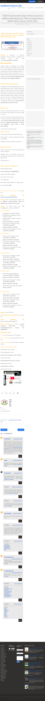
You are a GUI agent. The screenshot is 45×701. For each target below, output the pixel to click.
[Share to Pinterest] (10, 393)
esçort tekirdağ (7, 596)
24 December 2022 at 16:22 (17, 486)
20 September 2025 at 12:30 (17, 572)
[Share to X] (6, 393)
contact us (29, 55)
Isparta (5, 611)
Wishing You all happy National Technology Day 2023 (34, 138)
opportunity (16, 420)
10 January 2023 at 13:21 (17, 513)
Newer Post (4, 429)
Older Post (21, 429)
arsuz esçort (6, 593)
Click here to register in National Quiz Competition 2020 (36, 648)
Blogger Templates (34, 696)
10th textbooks (7, 438)
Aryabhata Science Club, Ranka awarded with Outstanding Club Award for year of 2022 (35, 146)
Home (9, 7)
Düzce (5, 615)
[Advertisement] (35, 67)
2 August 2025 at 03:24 (18, 541)
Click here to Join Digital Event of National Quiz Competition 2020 (35, 671)
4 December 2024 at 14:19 (17, 525)
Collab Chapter (30, 7)
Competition (29, 42)
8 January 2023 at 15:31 (17, 500)
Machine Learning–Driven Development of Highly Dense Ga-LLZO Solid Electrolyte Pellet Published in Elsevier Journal (35, 132)
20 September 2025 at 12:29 (17, 558)
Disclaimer (40, 1)
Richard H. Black (7, 473)
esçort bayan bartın (8, 591)
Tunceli (5, 612)
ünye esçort (6, 587)
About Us (14, 7)
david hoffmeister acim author (13, 479)
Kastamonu (6, 610)
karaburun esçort (7, 594)
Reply (20, 456)
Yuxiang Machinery (8, 513)
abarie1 (5, 460)
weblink (10, 505)
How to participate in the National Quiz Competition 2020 (36, 656)
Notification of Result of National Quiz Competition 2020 (36, 678)
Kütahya (5, 614)
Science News (29, 46)
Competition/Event (21, 7)
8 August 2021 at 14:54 (18, 438)
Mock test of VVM (32, 685)
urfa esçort (6, 589)
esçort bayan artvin (8, 595)
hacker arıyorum (7, 546)
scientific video (29, 53)
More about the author (13, 493)
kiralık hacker (6, 545)
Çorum (5, 609)
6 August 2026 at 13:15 (18, 604)
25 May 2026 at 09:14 (18, 583)
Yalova (5, 608)
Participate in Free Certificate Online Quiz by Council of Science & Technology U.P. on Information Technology (36, 664)
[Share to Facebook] (2, 393)
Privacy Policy (32, 1)
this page (6, 563)
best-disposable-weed (8, 557)
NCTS (28, 51)
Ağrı (5, 613)
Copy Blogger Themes (25, 696)
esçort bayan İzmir (7, 592)
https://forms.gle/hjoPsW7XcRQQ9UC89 (9, 197)
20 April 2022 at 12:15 (18, 473)
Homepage (6, 576)
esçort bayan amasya (8, 588)
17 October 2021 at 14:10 (17, 460)
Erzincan (6, 616)
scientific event (29, 44)
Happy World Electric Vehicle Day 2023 (34, 134)
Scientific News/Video (39, 7)
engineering (11, 420)
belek (5, 549)
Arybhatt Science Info (11, 6)
